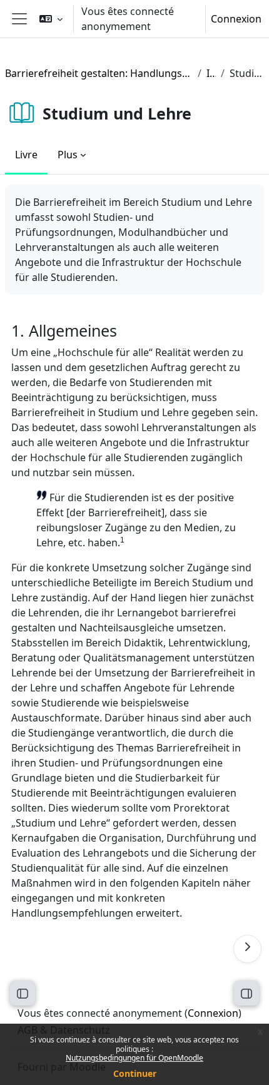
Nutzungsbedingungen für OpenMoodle (134, 1057)
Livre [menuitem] (26, 154)
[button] (51, 19)
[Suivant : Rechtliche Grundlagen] (247, 949)
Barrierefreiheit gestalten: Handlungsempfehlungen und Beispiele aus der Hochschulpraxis (99, 73)
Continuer (134, 1073)
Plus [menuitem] (68, 154)
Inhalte (211, 73)
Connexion (236, 19)
